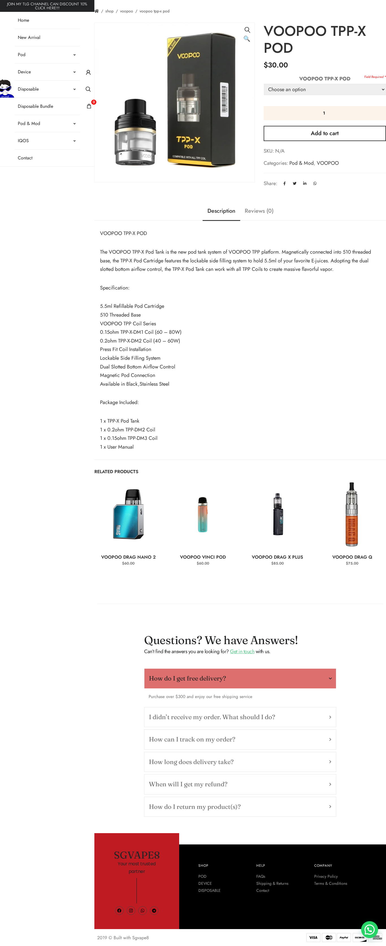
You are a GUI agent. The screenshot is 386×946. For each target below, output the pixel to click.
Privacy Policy (326, 876)
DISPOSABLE (209, 890)
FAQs (260, 876)
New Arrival (29, 37)
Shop (109, 11)
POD (202, 876)
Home (23, 20)
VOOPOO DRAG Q (352, 557)
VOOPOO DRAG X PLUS (277, 557)
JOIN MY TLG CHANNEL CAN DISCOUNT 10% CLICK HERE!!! (47, 6)
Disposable (28, 89)
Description (221, 211)
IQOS (23, 140)
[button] (247, 30)
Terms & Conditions (330, 883)
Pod (21, 54)
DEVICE (205, 883)
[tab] (240, 678)
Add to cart (325, 133)
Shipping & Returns (272, 883)
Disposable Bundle (35, 106)
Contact (25, 158)
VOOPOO (126, 11)
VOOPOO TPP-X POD (324, 78)
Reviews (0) (259, 211)
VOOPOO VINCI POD (203, 557)
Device (24, 72)
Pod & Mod (29, 123)
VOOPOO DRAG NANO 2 (128, 557)
